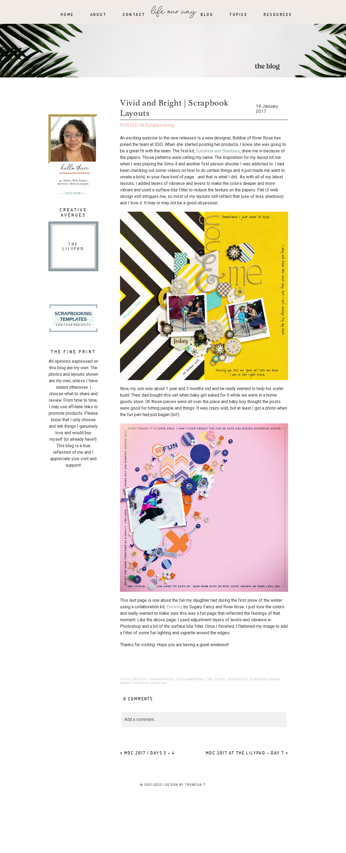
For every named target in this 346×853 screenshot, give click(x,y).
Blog (207, 14)
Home (67, 14)
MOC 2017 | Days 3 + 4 (149, 753)
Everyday (238, 679)
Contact (134, 14)
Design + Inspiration (153, 679)
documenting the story (201, 679)
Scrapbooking (159, 125)
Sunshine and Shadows (218, 150)
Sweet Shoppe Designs (143, 683)
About (98, 14)
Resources (278, 14)
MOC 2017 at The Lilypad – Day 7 (245, 753)
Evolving (174, 606)
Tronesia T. (195, 784)
